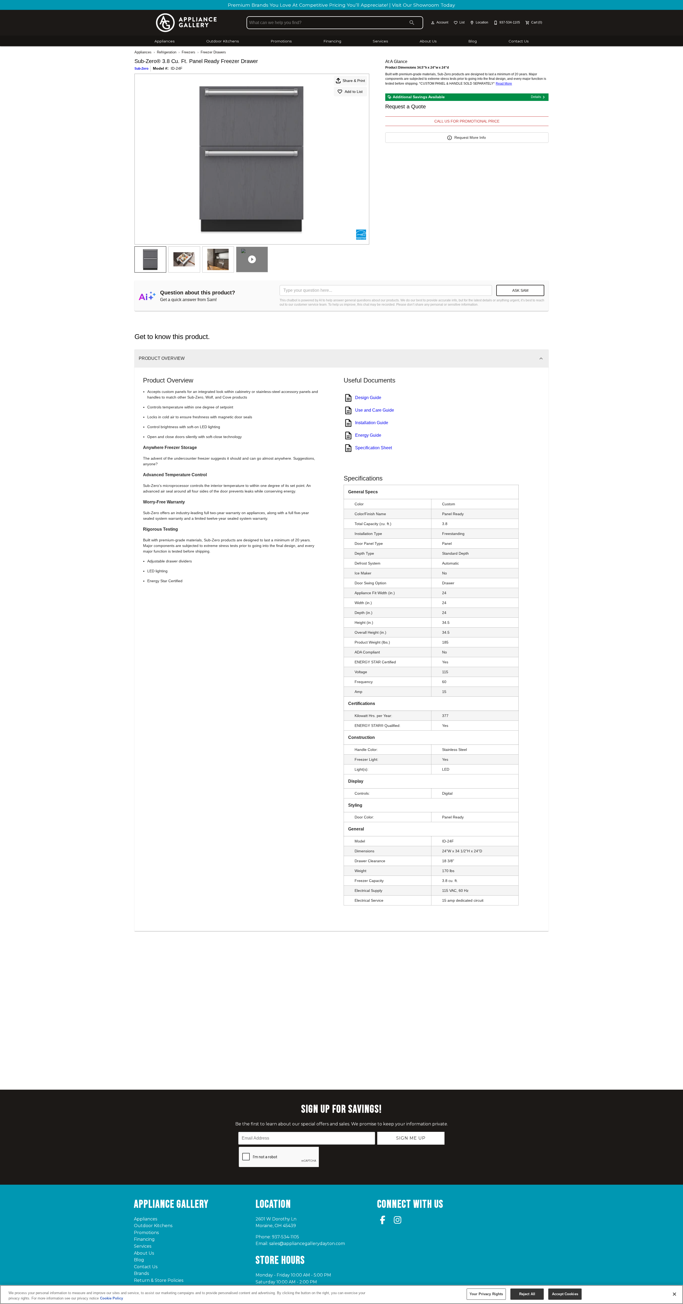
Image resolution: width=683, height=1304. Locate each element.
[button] (433, 22)
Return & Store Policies (158, 1280)
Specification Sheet (373, 448)
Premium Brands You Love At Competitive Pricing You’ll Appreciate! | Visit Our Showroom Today (341, 5)
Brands (141, 1273)
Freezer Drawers (213, 52)
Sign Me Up (411, 1138)
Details (536, 97)
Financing (332, 41)
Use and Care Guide (374, 410)
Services (380, 41)
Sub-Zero (141, 68)
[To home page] (186, 22)
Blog (472, 41)
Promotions (281, 41)
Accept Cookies (565, 1294)
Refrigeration (166, 52)
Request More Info (470, 137)
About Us (428, 41)
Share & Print (354, 80)
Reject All (527, 1294)
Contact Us (519, 41)
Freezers (188, 52)
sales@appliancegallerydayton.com (307, 1243)
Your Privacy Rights (486, 1294)
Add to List (354, 91)
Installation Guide (371, 422)
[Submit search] (411, 22)
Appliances (164, 41)
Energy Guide (368, 435)
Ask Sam (520, 290)
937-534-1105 (285, 1236)
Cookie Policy (111, 1298)
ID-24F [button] (176, 68)
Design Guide (368, 397)
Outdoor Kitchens (222, 41)
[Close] (674, 1294)
